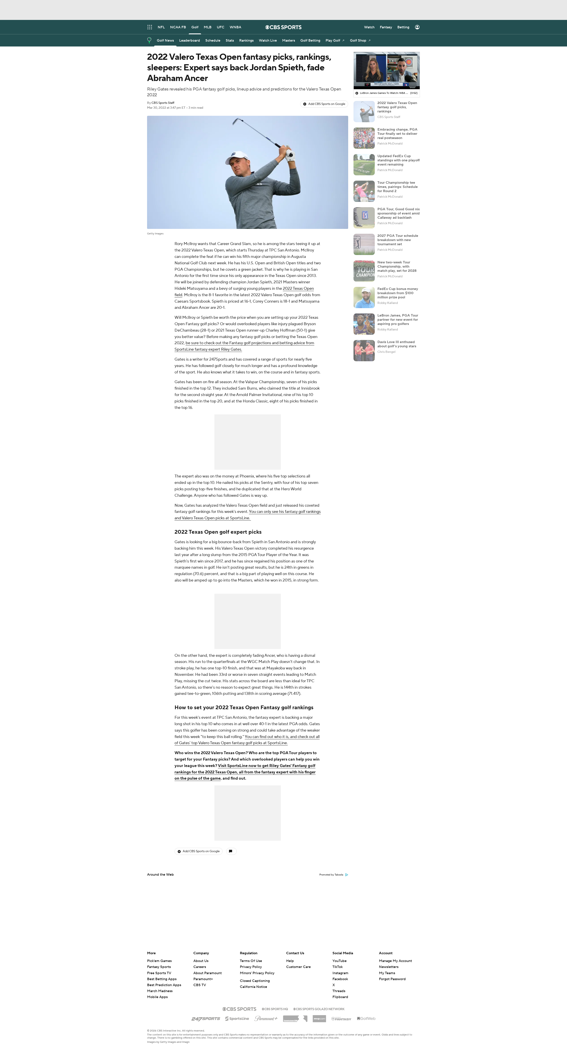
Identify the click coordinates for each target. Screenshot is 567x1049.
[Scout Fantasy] (341, 1018)
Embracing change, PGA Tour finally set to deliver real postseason (397, 133)
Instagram (340, 973)
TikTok (337, 967)
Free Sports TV (159, 973)
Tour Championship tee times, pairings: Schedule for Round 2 (397, 186)
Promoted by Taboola (331, 874)
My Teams (387, 973)
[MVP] (319, 1017)
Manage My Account (395, 961)
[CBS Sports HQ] (275, 1008)
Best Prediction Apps (164, 985)
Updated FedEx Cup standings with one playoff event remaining (398, 160)
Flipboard (340, 997)
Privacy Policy (251, 967)
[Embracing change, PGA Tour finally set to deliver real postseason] (364, 138)
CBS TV (199, 985)
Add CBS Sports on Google (326, 104)
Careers (199, 967)
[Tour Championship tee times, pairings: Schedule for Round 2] (364, 191)
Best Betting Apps (162, 979)
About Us (200, 961)
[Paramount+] (266, 1017)
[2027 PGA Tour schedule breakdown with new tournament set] (364, 244)
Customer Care (298, 967)
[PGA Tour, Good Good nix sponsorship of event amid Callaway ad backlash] (364, 217)
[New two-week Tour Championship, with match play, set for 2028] (364, 271)
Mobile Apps (157, 997)
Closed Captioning (255, 981)
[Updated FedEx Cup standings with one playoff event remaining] (364, 164)
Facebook (340, 979)
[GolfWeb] (366, 1018)
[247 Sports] (205, 1018)
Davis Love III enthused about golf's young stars (396, 344)
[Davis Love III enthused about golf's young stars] (364, 350)
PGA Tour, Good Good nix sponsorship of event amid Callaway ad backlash (398, 213)
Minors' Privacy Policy (257, 973)
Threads (338, 991)
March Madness (160, 991)
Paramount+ (203, 979)
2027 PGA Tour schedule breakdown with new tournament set (397, 240)
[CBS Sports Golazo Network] (319, 1008)
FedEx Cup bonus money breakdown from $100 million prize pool (397, 293)
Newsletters (388, 967)
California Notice (253, 987)
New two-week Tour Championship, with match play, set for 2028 (397, 266)
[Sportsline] (237, 1018)
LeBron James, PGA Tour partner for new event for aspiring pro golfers (397, 319)
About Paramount (207, 973)
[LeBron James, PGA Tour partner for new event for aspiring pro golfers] (364, 324)
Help (290, 961)
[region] (387, 70)
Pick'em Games (159, 961)
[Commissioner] (295, 1017)
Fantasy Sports (159, 967)
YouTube (339, 961)
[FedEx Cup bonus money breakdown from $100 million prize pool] (364, 297)
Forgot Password (392, 979)
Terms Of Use (251, 961)
